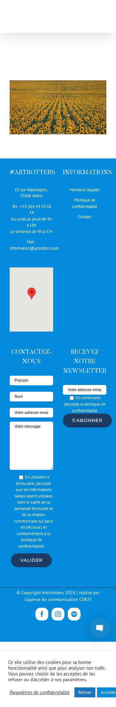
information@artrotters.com (34, 248)
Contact (84, 216)
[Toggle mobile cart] (103, 23)
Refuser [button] (85, 692)
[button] (31, 293)
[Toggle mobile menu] (103, 16)
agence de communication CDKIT (59, 599)
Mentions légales (85, 189)
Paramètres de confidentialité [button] (40, 692)
